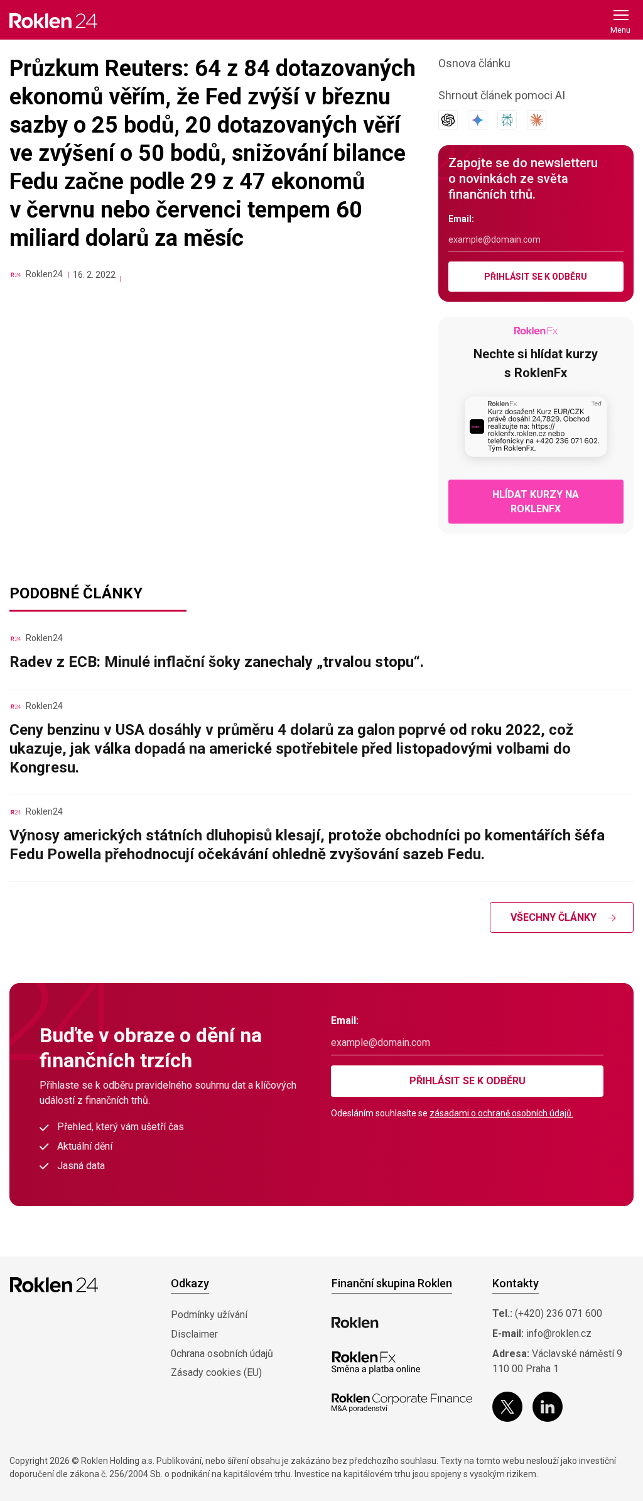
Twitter (507, 1407)
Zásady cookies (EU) (216, 1372)
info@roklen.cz (559, 1333)
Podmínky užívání (209, 1315)
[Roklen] (355, 1322)
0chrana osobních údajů (222, 1354)
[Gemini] (477, 120)
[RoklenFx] (376, 1362)
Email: (461, 219)
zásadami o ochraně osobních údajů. (501, 1113)
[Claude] (536, 120)
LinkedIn (547, 1407)
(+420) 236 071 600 (558, 1313)
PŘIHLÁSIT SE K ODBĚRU (535, 277)
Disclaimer (194, 1334)
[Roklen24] (15, 274)
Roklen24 (44, 274)
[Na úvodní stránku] (53, 20)
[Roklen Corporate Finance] (402, 1403)
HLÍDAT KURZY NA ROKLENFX (535, 501)
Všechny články (554, 917)
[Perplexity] (507, 120)
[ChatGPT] (448, 120)
